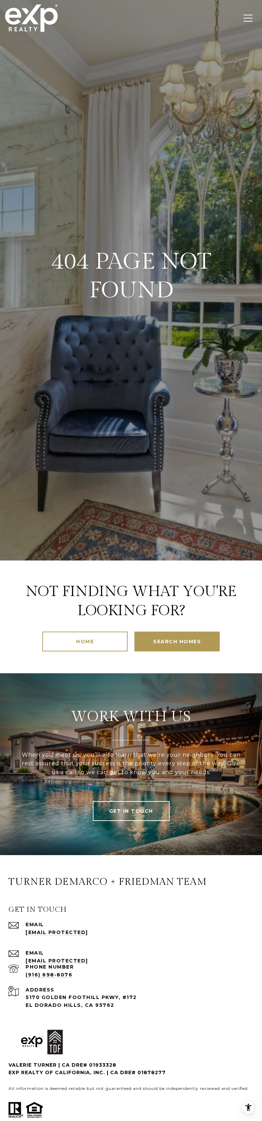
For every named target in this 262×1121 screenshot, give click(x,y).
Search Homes (177, 641)
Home (85, 641)
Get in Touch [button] (131, 811)
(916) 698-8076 (49, 975)
